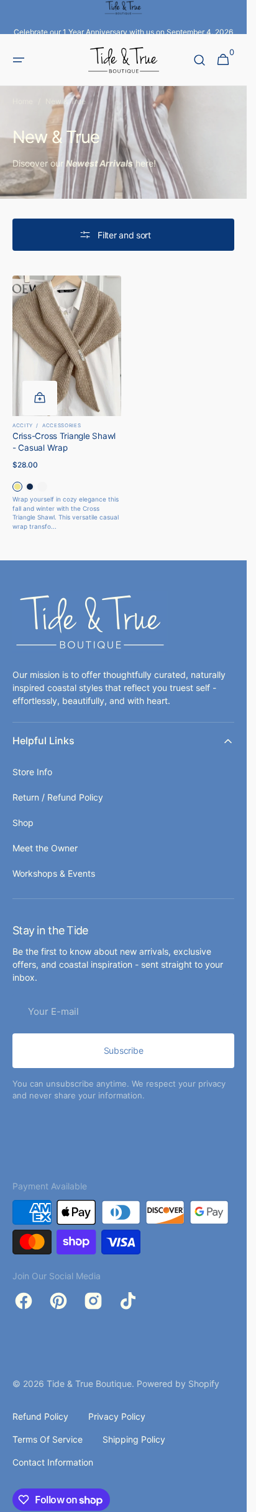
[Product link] (66, 403)
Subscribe (123, 1050)
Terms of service (47, 1439)
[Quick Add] (39, 398)
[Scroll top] (232, 1497)
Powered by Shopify (178, 1383)
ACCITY (22, 425)
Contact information (52, 1462)
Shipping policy (134, 1439)
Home (22, 101)
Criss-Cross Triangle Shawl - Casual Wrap (64, 442)
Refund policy (40, 1416)
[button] (18, 60)
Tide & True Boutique (89, 1383)
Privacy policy (116, 1416)
